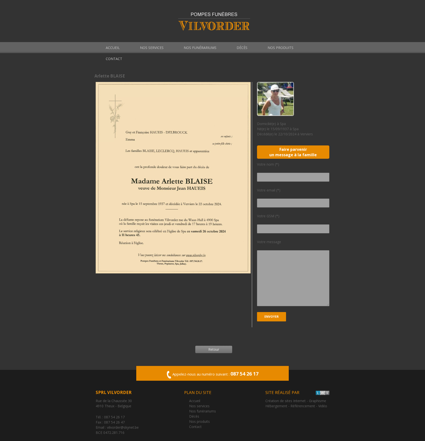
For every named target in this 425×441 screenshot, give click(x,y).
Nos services (152, 47)
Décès (242, 47)
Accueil (113, 47)
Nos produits (280, 47)
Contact (114, 58)
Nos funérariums (200, 47)
